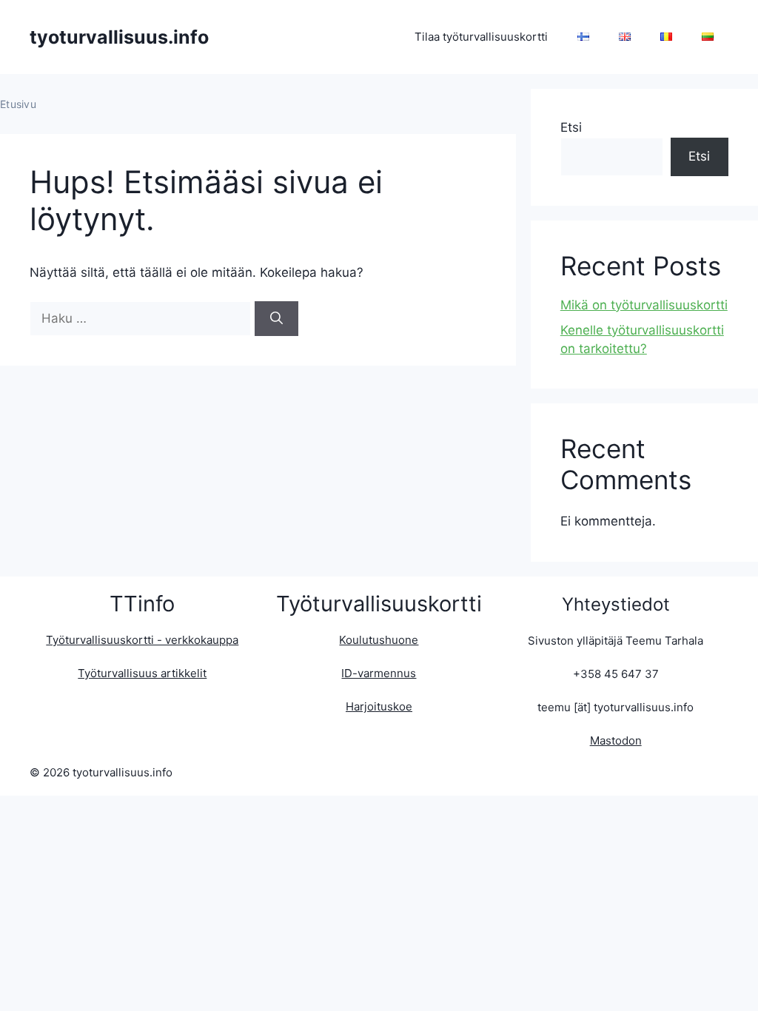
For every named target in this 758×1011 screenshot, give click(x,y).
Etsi (571, 127)
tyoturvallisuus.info (119, 37)
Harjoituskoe (379, 706)
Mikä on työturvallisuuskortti (644, 305)
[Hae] (276, 319)
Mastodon (616, 740)
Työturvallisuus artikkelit (142, 673)
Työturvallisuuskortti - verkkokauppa (142, 640)
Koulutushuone (378, 640)
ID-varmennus (378, 673)
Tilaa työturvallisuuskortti (481, 37)
